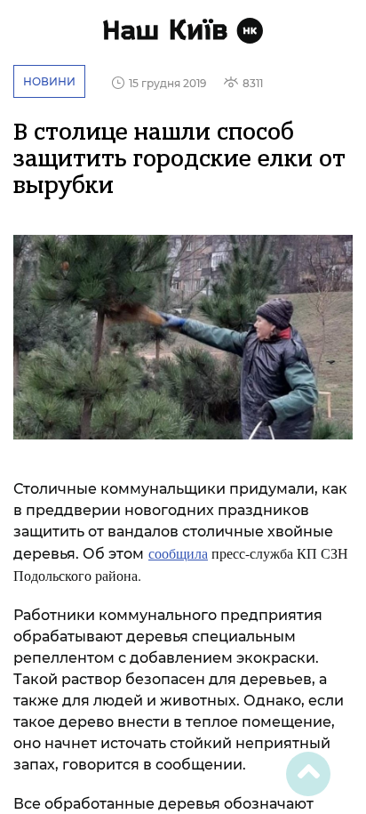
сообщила (178, 553)
